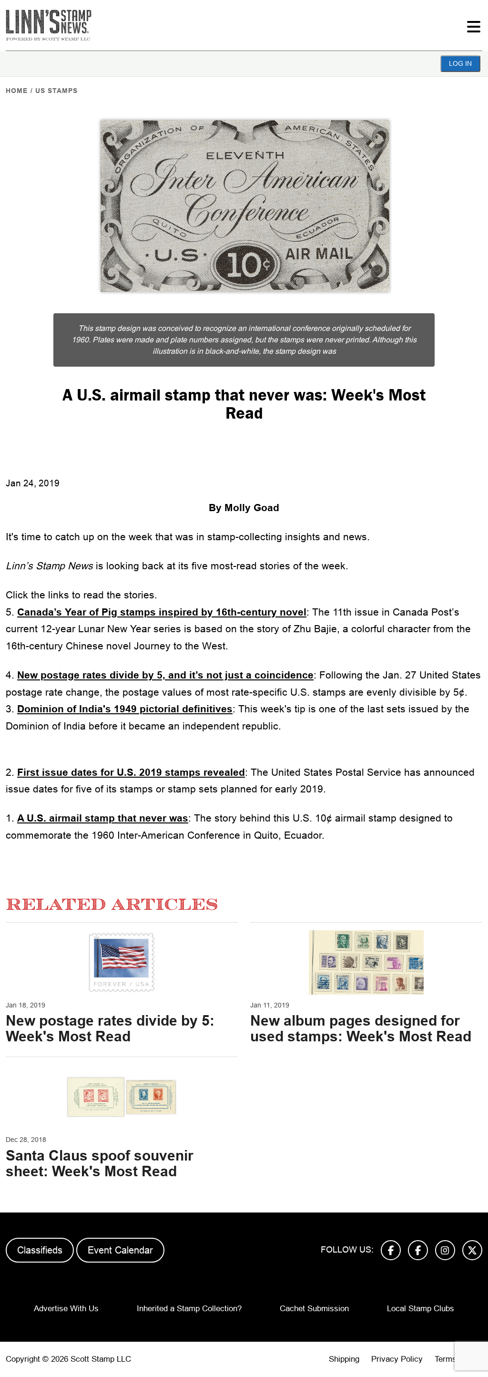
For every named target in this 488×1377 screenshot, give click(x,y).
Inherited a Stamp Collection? (189, 1308)
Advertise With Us (66, 1308)
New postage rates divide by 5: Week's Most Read (110, 1028)
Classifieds (39, 1250)
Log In (460, 63)
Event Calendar (120, 1250)
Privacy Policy (397, 1359)
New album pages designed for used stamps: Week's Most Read (360, 1028)
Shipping (344, 1359)
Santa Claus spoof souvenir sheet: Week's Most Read (99, 1163)
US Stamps (56, 90)
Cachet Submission (314, 1308)
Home (17, 90)
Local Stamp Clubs (420, 1308)
